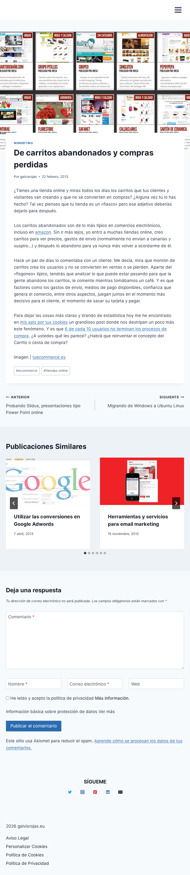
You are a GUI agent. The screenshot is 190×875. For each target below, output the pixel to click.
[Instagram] (82, 792)
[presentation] (48, 481)
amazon (43, 232)
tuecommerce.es (49, 357)
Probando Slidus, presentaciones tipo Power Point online (43, 405)
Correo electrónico (89, 683)
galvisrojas (28, 177)
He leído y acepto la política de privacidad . (69, 698)
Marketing (23, 143)
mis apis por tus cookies (44, 322)
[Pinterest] (95, 792)
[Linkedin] (107, 792)
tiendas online (56, 371)
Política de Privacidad (27, 863)
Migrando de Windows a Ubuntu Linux (146, 401)
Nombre (18, 683)
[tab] (85, 553)
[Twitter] (70, 792)
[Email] (120, 792)
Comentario (21, 616)
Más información (111, 698)
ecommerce (26, 371)
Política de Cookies (25, 854)
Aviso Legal (17, 838)
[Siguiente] (176, 503)
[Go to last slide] (14, 503)
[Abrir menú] (178, 9)
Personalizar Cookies (27, 846)
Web (135, 683)
